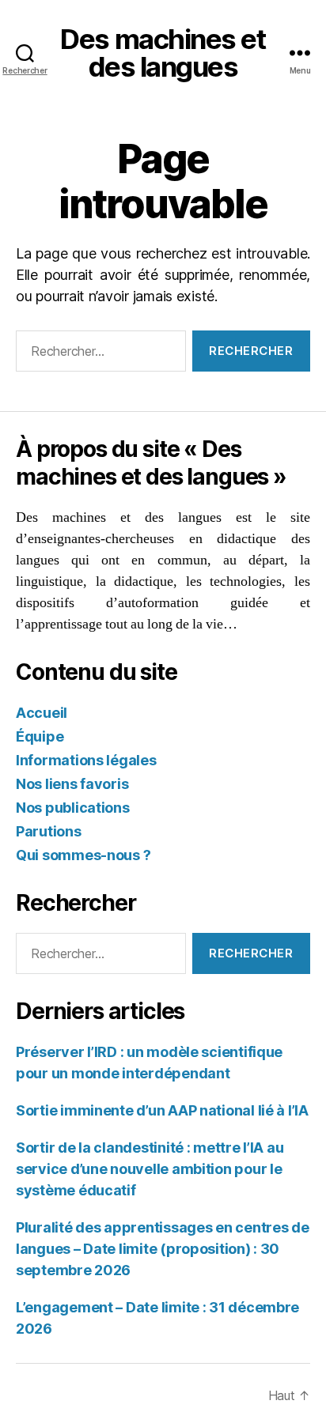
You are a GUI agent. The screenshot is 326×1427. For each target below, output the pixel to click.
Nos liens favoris (72, 784)
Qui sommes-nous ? (83, 855)
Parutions (49, 831)
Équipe (39, 736)
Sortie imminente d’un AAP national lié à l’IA (162, 1110)
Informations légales (86, 760)
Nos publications (73, 807)
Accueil (41, 712)
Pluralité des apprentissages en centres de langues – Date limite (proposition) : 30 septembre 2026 (162, 1248)
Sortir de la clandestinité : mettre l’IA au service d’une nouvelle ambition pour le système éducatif (149, 1169)
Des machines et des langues (162, 53)
